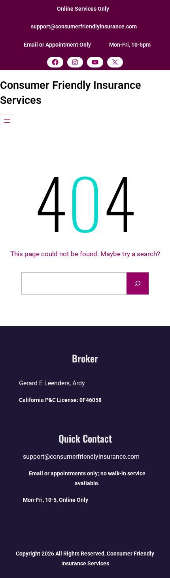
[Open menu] (7, 121)
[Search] (138, 283)
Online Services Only (83, 9)
